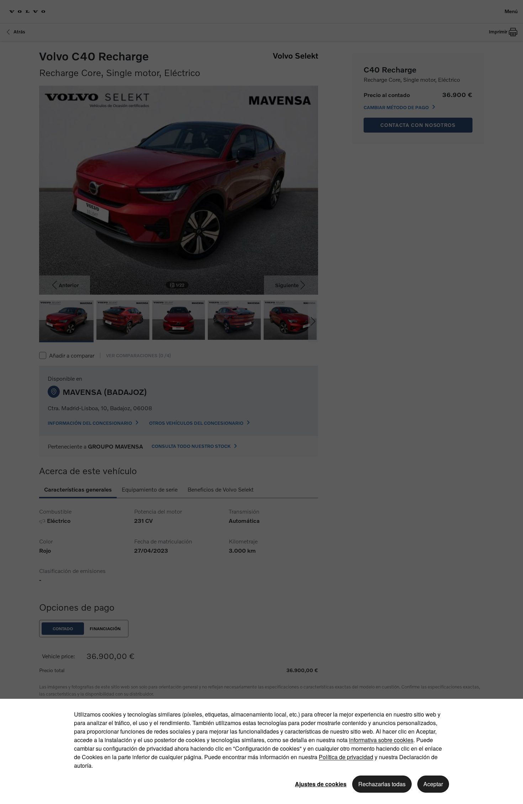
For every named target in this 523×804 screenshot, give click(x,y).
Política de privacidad (346, 757)
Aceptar (433, 784)
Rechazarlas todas (382, 784)
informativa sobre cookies (381, 740)
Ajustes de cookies (321, 784)
